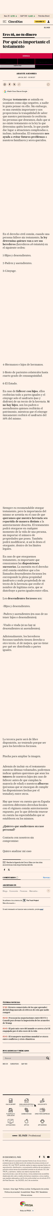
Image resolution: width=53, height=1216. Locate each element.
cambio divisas (26, 1114)
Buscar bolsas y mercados (16, 1051)
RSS (37, 1192)
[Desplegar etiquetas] (48, 891)
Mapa (33, 1192)
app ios (26, 1125)
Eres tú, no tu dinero (20, 35)
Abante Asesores (26, 73)
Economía (14, 891)
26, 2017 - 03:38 (26, 77)
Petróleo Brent (43, 16)
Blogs (5, 891)
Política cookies (24, 1189)
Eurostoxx (14, 1064)
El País (46, 27)
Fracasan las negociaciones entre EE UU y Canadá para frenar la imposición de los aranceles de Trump (26, 1020)
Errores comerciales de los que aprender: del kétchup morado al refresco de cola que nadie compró (26, 1010)
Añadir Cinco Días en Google (17, 91)
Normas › (46, 878)
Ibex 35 (7, 16)
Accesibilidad (25, 1192)
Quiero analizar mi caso (17, 851)
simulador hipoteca (26, 1104)
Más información (8, 903)
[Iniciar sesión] (48, 21)
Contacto (6, 1189)
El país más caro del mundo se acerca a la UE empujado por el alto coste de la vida (26, 1029)
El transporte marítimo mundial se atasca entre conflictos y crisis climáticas (25, 1037)
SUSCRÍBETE (39, 22)
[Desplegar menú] (5, 22)
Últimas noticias (11, 1002)
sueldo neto (42, 1104)
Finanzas (23, 891)
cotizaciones (10, 1125)
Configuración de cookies (40, 1189)
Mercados (33, 891)
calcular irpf (10, 1104)
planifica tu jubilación (10, 1114)
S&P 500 (23, 16)
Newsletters (44, 1192)
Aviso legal (14, 1189)
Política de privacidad (12, 1192)
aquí (41, 909)
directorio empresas (42, 1114)
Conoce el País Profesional (26, 1135)
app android (42, 1125)
